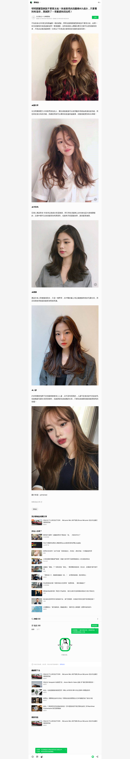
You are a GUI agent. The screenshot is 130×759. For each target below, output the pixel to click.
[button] (33, 757)
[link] (37, 757)
